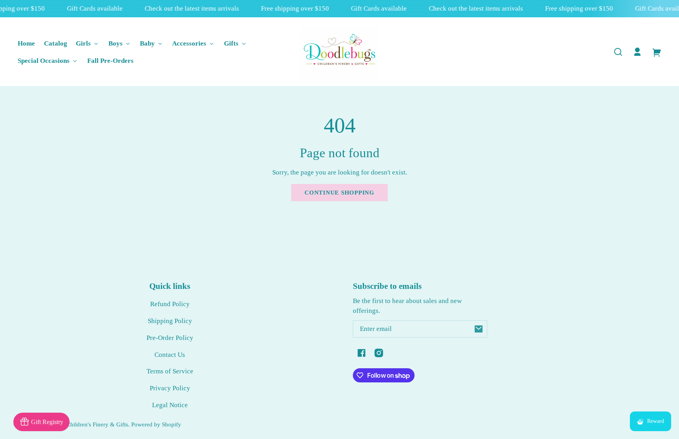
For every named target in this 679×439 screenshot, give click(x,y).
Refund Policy (170, 304)
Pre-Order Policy (170, 338)
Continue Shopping (339, 192)
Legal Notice (170, 405)
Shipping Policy (170, 321)
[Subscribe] (478, 329)
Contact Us (169, 354)
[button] (618, 52)
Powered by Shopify (156, 424)
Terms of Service (170, 371)
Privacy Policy (170, 388)
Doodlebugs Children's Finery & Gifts (81, 424)
